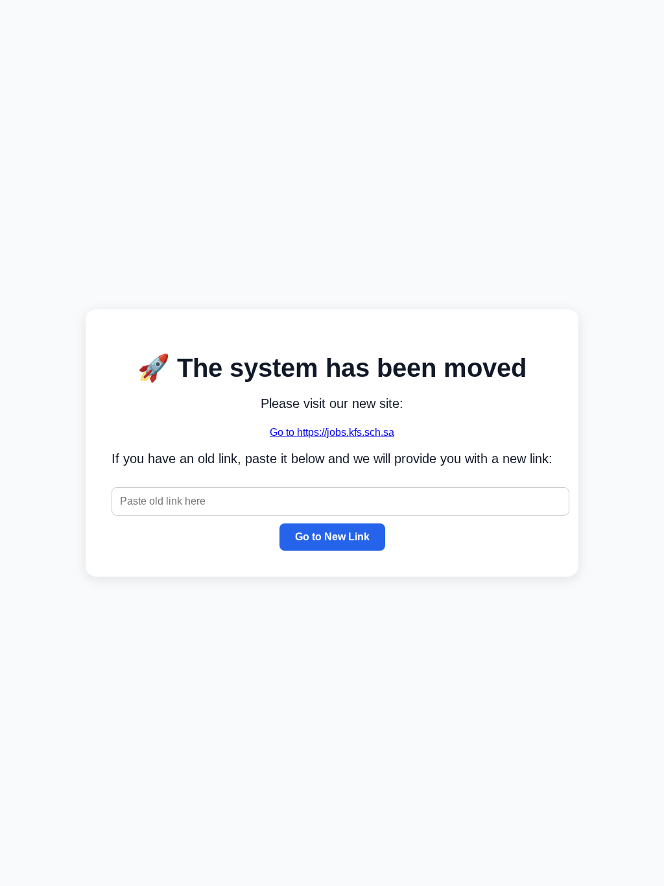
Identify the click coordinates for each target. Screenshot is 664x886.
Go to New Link (332, 536)
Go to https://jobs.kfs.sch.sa (332, 432)
